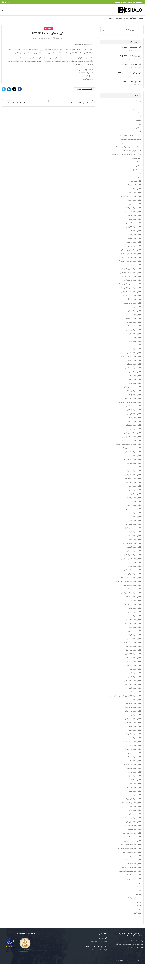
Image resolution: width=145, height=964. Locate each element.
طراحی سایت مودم (135, 738)
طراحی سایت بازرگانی (134, 265)
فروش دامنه (137, 883)
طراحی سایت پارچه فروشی (132, 303)
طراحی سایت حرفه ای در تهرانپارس (129, 402)
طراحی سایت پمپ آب (134, 322)
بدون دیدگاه (128, 50)
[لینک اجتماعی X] (8, 2)
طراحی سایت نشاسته (134, 757)
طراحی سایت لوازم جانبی (133, 707)
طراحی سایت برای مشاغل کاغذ (131, 288)
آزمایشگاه (138, 101)
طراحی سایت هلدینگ (134, 780)
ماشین (139, 909)
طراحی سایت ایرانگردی (133, 242)
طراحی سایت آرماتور (134, 200)
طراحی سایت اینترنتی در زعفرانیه (130, 253)
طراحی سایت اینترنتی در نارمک (131, 257)
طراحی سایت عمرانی (134, 566)
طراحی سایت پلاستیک (133, 318)
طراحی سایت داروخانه (134, 421)
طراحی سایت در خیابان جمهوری (130, 440)
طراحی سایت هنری (135, 791)
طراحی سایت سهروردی (133, 524)
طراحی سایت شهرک (134, 539)
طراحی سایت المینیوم (134, 231)
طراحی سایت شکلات (134, 536)
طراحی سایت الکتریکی (133, 227)
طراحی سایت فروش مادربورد (132, 585)
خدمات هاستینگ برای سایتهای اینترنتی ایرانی (126, 154)
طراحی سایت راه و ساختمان (132, 482)
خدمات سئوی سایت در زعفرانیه (131, 139)
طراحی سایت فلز (135, 600)
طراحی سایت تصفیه (134, 360)
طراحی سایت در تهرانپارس (132, 433)
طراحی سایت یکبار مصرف (132, 818)
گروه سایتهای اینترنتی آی (133, 898)
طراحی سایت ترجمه (134, 345)
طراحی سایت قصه (135, 616)
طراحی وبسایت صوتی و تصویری (130, 867)
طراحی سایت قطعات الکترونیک (131, 620)
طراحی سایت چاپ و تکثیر (132, 387)
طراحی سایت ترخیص (134, 349)
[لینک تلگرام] (3, 2)
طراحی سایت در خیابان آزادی (131, 437)
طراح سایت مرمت (135, 181)
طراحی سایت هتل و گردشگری (131, 764)
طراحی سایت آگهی (135, 204)
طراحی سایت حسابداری (133, 406)
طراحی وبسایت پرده (134, 829)
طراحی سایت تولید (135, 376)
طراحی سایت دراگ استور (133, 452)
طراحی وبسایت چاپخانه (133, 837)
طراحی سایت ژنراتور (134, 505)
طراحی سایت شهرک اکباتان (132, 543)
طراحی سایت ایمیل (134, 246)
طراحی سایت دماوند (134, 467)
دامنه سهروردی (136, 158)
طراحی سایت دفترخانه (134, 463)
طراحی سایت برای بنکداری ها (131, 269)
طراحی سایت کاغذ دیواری (132, 642)
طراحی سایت (137, 189)
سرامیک (138, 173)
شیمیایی (138, 177)
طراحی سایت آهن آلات (133, 208)
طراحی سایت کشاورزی (133, 661)
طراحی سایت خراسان (134, 414)
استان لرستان (137, 109)
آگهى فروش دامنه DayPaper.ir (130, 56)
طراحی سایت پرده (135, 307)
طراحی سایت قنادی (134, 631)
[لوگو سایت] (130, 10)
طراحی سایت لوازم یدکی (133, 719)
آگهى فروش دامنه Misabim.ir (131, 81)
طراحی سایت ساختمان (133, 509)
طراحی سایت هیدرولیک (133, 799)
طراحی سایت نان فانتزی (133, 749)
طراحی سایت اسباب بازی (133, 212)
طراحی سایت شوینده (134, 547)
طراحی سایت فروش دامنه (132, 574)
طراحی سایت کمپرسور (134, 673)
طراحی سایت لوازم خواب (133, 711)
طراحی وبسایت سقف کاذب (132, 860)
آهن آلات (138, 105)
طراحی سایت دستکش (134, 456)
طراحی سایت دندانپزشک (133, 471)
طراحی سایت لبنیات (134, 700)
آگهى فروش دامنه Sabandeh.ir (130, 64)
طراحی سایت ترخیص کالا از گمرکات (129, 356)
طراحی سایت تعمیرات (134, 364)
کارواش (139, 886)
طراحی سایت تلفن (135, 372)
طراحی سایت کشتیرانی (133, 665)
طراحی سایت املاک (134, 238)
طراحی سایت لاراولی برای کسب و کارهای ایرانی (125, 696)
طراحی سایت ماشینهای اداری (131, 722)
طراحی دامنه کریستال (134, 185)
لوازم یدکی (137, 905)
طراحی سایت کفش (135, 669)
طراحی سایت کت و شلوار (133, 650)
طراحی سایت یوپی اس (133, 822)
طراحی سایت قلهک (135, 627)
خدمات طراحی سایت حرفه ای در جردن (128, 143)
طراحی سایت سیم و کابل (133, 528)
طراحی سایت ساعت (134, 513)
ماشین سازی (137, 917)
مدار (140, 921)
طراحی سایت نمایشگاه (133, 761)
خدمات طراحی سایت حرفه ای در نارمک (128, 147)
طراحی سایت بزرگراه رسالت (132, 295)
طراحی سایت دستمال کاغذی (132, 459)
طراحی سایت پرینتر (134, 311)
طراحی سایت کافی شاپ (133, 646)
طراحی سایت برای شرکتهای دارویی (129, 273)
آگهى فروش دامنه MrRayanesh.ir (129, 73)
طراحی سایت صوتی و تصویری (131, 559)
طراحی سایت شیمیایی (133, 551)
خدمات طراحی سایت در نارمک (131, 151)
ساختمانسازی (137, 170)
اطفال (139, 112)
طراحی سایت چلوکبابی (133, 395)
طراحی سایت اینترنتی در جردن (131, 250)
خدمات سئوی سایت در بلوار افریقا (130, 135)
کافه (140, 890)
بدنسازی (138, 120)
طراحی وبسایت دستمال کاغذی (131, 852)
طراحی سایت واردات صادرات (131, 803)
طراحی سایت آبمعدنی (134, 192)
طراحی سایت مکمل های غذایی (131, 734)
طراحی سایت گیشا (135, 692)
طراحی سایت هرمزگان (134, 776)
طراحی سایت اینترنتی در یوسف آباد (129, 261)
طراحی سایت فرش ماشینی (132, 570)
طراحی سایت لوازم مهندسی (132, 715)
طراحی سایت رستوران (134, 486)
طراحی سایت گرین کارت (133, 684)
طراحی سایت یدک (135, 810)
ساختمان (138, 166)
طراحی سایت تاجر (135, 334)
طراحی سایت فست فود (133, 597)
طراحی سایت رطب (135, 494)
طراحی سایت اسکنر (135, 219)
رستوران (138, 162)
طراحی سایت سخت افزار (133, 517)
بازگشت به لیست (48, 101)
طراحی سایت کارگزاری (134, 639)
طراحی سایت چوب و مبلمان (132, 398)
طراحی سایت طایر (135, 562)
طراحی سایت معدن (134, 730)
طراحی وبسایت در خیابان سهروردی (129, 848)
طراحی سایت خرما (135, 417)
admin (50, 38)
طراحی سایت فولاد (135, 608)
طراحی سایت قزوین (134, 612)
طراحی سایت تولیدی (134, 379)
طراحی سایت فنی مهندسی (132, 604)
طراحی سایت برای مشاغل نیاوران (130, 292)
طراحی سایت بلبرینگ (134, 299)
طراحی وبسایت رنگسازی (133, 856)
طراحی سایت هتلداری (134, 768)
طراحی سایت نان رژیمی (133, 745)
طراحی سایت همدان (134, 783)
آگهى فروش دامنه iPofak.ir (83, 89)
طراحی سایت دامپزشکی (133, 425)
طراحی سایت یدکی (135, 814)
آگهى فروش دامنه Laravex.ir (131, 47)
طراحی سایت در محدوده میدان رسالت (128, 444)
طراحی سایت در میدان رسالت (131, 448)
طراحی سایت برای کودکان (132, 280)
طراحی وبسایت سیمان (133, 864)
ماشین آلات (137, 913)
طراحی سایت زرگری (134, 501)
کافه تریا (138, 894)
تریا (140, 124)
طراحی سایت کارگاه (135, 635)
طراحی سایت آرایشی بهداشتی (131, 196)
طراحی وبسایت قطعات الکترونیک (130, 871)
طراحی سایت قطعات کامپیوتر (131, 623)
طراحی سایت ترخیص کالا (133, 353)
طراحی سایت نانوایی (134, 753)
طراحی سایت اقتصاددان (133, 223)
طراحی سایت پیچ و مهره (133, 330)
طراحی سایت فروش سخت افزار (131, 578)
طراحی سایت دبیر (135, 429)
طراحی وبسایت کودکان (133, 875)
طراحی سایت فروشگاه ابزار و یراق (130, 589)
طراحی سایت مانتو (135, 726)
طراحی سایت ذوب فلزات (133, 478)
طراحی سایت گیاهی (134, 688)
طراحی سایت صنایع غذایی (132, 555)
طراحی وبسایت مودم (134, 879)
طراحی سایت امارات (134, 234)
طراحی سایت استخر (134, 215)
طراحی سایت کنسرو (134, 677)
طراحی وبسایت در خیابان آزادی (131, 844)
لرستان (139, 902)
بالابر (139, 116)
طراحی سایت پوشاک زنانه (132, 326)
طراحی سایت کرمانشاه (134, 658)
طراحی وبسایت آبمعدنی (133, 825)
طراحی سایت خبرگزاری (133, 410)
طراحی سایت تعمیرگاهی (133, 368)
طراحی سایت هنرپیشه (134, 787)
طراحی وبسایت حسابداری (132, 841)
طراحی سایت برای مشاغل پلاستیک (129, 284)
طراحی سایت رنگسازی (134, 498)
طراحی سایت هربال (134, 772)
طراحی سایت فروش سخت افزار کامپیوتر (128, 581)
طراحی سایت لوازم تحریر (133, 703)
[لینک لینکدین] (5, 2)
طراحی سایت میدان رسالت (132, 742)
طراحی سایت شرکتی (134, 532)
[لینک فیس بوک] (11, 2)
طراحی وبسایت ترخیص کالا (132, 833)
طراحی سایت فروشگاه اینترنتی (131, 593)
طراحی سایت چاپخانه (134, 391)
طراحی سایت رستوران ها (133, 490)
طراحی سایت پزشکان (134, 314)
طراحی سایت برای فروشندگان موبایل (129, 276)
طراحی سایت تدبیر (135, 341)
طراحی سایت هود (135, 795)
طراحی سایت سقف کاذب (133, 520)
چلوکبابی (138, 128)
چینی (139, 131)
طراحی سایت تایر (135, 337)
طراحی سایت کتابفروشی (133, 654)
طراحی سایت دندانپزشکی (133, 475)
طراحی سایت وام (135, 806)
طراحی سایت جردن (135, 383)
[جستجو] (3, 10)
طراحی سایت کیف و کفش (132, 681)
